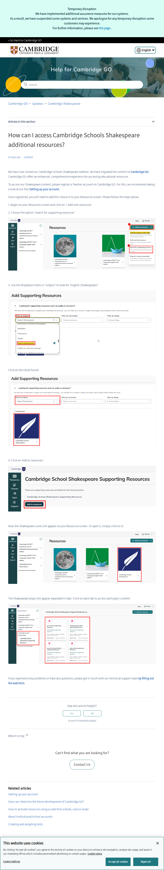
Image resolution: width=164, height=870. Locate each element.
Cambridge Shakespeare (64, 104)
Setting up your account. (44, 189)
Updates (37, 104)
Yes (71, 713)
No (92, 713)
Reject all (145, 861)
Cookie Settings (11, 861)
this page (105, 28)
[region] (82, 853)
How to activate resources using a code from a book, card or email (48, 809)
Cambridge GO (18, 104)
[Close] (157, 843)
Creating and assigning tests (25, 824)
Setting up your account (23, 794)
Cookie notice (95, 853)
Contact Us (82, 764)
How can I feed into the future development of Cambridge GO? (46, 801)
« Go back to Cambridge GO (25, 40)
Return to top (16, 736)
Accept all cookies (118, 861)
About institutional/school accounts (30, 816)
